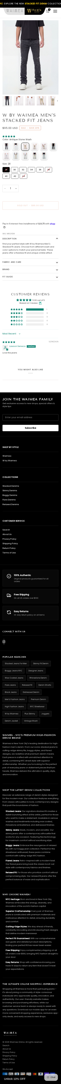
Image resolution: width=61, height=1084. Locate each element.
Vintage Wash (31, 720)
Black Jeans (11, 692)
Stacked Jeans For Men (16, 663)
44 (23, 176)
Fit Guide (8, 276)
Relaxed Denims (11, 504)
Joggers (45, 713)
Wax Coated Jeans (14, 677)
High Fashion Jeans (14, 706)
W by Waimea (10, 460)
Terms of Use (9, 552)
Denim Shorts (44, 685)
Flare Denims (9, 499)
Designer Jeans (35, 670)
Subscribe (30, 427)
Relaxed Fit (27, 685)
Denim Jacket (11, 720)
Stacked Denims (11, 485)
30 (14, 169)
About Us (7, 534)
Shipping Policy (10, 543)
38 (48, 169)
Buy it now (30, 216)
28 (6, 169)
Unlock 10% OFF (14, 1078)
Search (6, 529)
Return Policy (9, 548)
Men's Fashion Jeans (15, 699)
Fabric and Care (12, 262)
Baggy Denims (10, 495)
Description (10, 238)
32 (23, 169)
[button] (9, 136)
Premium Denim (38, 699)
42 (14, 176)
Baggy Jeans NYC (13, 670)
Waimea (7, 455)
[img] (9, 342)
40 (6, 176)
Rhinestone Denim (38, 677)
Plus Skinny (30, 713)
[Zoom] (8, 88)
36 (40, 169)
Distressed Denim (31, 692)
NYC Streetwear (37, 706)
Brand (6, 269)
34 (31, 169)
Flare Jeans (10, 685)
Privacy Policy (9, 538)
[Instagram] (4, 642)
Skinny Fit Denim (40, 663)
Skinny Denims (10, 490)
